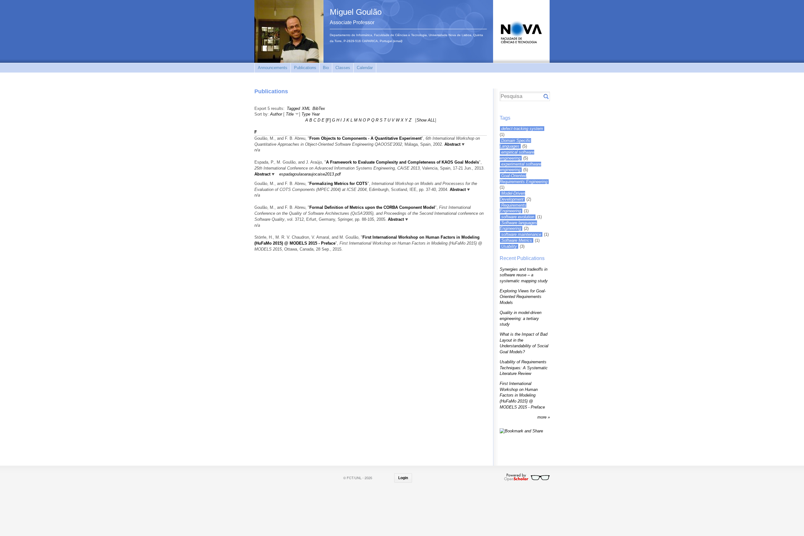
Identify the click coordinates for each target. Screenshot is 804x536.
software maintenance (521, 234)
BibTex (318, 108)
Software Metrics (516, 240)
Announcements (272, 67)
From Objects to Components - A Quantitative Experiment (365, 138)
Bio (326, 67)
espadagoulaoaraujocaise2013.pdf (310, 174)
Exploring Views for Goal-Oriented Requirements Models (523, 297)
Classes (342, 67)
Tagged (293, 108)
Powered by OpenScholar (527, 477)
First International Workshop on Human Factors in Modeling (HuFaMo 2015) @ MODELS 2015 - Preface (522, 395)
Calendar (365, 67)
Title (290, 114)
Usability (509, 246)
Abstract (452, 144)
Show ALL (425, 120)
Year (316, 114)
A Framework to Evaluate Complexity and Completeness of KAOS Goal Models (402, 162)
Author (276, 114)
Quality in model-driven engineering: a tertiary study (520, 318)
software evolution (517, 216)
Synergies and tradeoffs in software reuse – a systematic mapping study (524, 275)
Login (403, 478)
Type (306, 114)
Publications (305, 67)
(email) (397, 41)
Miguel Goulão (356, 12)
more (542, 417)
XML (306, 108)
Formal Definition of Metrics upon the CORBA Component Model (372, 207)
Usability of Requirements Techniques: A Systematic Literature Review (524, 368)
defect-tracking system (522, 128)
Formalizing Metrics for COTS (338, 183)
